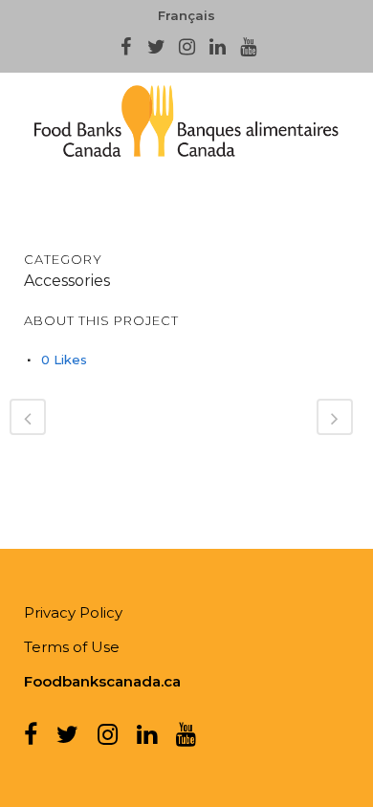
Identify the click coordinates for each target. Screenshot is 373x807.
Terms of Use (72, 647)
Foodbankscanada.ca (102, 681)
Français (186, 15)
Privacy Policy (73, 612)
